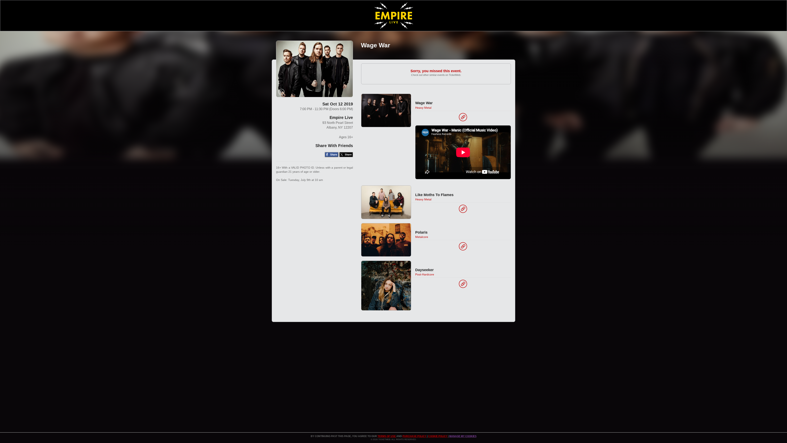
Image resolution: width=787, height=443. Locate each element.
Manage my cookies (463, 436)
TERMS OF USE (387, 436)
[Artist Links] (463, 118)
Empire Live (341, 117)
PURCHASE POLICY (415, 436)
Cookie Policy (438, 436)
